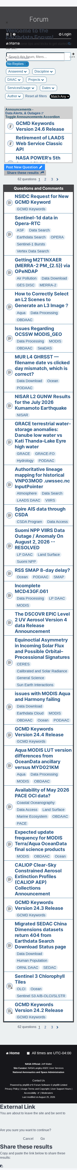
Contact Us (38, 1080)
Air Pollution (27, 278)
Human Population (32, 960)
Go (42, 1138)
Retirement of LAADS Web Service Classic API (40, 143)
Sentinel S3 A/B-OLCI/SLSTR (41, 996)
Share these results (23, 173)
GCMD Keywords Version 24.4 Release (39, 732)
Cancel (28, 1138)
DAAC (12, 79)
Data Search (39, 230)
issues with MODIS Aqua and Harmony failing (42, 696)
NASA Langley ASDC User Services (46, 1068)
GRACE (23, 454)
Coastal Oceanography (36, 803)
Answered (16, 71)
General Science (30, 678)
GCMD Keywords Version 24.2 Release (39, 1007)
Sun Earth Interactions (35, 685)
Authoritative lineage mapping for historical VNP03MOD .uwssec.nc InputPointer (42, 477)
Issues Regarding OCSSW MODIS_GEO (38, 331)
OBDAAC (24, 320)
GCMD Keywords (31, 209)
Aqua (21, 313)
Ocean (52, 381)
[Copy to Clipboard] (1, 1166)
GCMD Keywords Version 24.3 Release (39, 905)
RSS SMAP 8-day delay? (42, 570)
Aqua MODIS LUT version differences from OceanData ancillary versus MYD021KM (43, 758)
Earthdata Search (31, 237)
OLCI (21, 989)
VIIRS (50, 500)
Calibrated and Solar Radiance (42, 671)
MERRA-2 (48, 285)
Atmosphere (27, 493)
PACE (22, 823)
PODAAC (24, 388)
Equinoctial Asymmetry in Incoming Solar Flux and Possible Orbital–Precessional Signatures (42, 648)
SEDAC (49, 967)
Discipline (42, 71)
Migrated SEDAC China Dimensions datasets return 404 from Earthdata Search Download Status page (41, 935)
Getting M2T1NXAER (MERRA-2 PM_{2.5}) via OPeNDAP (42, 265)
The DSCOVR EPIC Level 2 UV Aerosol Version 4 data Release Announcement (42, 622)
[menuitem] (28, 1053)
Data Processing (44, 313)
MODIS (55, 341)
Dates (47, 88)
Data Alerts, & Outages (22, 113)
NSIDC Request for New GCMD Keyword (42, 199)
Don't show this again (19, 58)
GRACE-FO (45, 454)
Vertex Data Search (33, 251)
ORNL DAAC (27, 967)
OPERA (57, 237)
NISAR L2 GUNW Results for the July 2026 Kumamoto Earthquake (42, 402)
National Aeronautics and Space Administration (38, 1072)
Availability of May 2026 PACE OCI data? (42, 793)
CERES (23, 664)
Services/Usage (19, 88)
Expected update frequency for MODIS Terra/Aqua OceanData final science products (41, 840)
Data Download (54, 278)
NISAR (22, 415)
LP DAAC (25, 555)
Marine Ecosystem (32, 816)
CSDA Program (29, 522)
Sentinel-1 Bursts (31, 244)
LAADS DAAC (28, 500)
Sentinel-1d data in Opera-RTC (36, 220)
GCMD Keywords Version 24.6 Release (40, 126)
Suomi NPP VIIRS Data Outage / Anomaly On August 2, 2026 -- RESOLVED (40, 538)
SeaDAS (45, 348)
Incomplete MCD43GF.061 (31, 588)
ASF (20, 230)
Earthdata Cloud (30, 713)
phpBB (26, 1085)
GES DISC (25, 285)
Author (12, 96)
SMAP (59, 577)
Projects (34, 79)
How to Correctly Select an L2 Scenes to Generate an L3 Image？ (42, 299)
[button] (45, 179)
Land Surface (49, 555)
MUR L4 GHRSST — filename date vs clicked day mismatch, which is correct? (42, 365)
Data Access (57, 522)
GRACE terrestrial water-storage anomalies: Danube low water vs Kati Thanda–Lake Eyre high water (43, 435)
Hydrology (25, 461)
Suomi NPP (26, 562)
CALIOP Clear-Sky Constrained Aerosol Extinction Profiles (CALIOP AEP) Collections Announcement (38, 879)
